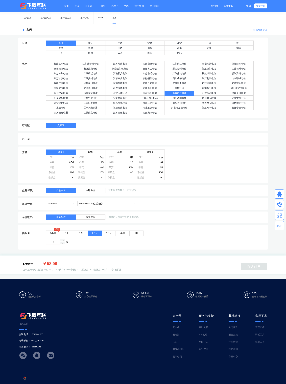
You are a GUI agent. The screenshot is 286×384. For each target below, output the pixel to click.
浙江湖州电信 (179, 68)
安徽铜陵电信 (150, 78)
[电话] (279, 204)
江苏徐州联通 (120, 103)
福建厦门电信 (209, 68)
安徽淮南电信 (90, 68)
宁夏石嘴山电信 (150, 98)
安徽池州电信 (209, 63)
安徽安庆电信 (61, 88)
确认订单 (254, 266)
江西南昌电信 (150, 63)
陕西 (149, 52)
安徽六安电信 (150, 83)
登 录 (248, 6)
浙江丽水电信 (239, 63)
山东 (149, 48)
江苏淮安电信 (61, 78)
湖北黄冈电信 (239, 98)
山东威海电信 (179, 93)
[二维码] (279, 215)
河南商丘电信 (150, 93)
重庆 (90, 43)
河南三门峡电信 (120, 68)
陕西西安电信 (209, 103)
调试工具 (259, 334)
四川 (120, 52)
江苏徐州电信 (239, 68)
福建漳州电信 (209, 73)
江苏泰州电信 (120, 78)
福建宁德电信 (61, 83)
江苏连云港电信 (90, 63)
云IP (175, 342)
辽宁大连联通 (120, 93)
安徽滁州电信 (150, 88)
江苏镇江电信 (179, 63)
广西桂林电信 (209, 83)
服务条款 (233, 334)
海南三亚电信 (150, 103)
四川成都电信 (179, 78)
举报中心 (233, 356)
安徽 (61, 48)
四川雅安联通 (209, 98)
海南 (90, 52)
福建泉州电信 (90, 83)
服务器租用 (178, 349)
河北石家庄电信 (179, 107)
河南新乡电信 (120, 73)
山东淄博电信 (120, 88)
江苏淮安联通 (90, 103)
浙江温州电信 (239, 73)
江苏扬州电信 (90, 78)
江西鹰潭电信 (150, 112)
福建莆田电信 (239, 93)
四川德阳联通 (179, 98)
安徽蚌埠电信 (179, 83)
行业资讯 (203, 349)
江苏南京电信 (90, 112)
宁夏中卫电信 (90, 98)
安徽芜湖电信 (239, 83)
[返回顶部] (279, 225)
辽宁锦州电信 (61, 103)
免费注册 (260, 6)
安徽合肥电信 (239, 107)
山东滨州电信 (179, 103)
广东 (61, 52)
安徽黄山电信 (150, 68)
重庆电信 (61, 107)
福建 (90, 48)
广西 (120, 43)
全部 (61, 43)
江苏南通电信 (150, 73)
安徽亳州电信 (90, 88)
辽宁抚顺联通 (90, 107)
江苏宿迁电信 (90, 73)
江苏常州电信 (120, 63)
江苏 (209, 43)
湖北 (209, 48)
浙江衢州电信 (209, 78)
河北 (179, 52)
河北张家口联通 (239, 88)
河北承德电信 (150, 107)
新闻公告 (203, 342)
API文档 (203, 334)
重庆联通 (179, 88)
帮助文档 (203, 327)
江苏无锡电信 (120, 112)
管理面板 (259, 327)
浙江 (238, 43)
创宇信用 (177, 356)
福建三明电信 (61, 63)
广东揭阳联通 (61, 98)
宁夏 (149, 43)
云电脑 (176, 334)
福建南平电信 (209, 107)
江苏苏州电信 (61, 73)
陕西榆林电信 (239, 103)
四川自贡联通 (61, 112)
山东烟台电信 (209, 93)
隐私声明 (233, 349)
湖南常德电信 (120, 83)
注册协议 (233, 342)
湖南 (238, 48)
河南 (179, 48)
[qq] (279, 194)
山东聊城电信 (239, 78)
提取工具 (259, 342)
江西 (120, 48)
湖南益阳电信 (209, 88)
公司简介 (233, 327)
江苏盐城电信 (179, 73)
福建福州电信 (120, 107)
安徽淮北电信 (61, 68)
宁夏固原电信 (120, 98)
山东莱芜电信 (90, 93)
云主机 (176, 327)
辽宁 (179, 43)
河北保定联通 (61, 93)
